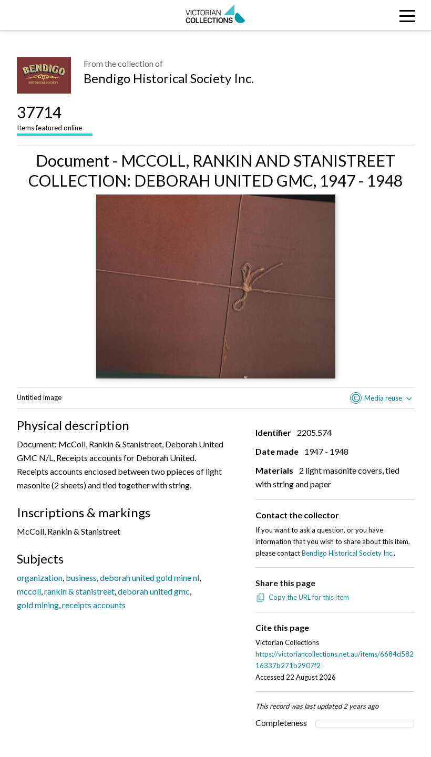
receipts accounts (94, 605)
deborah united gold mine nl (149, 577)
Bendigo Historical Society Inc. (169, 78)
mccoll (29, 591)
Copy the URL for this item (309, 597)
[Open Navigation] (377, 15)
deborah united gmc (154, 591)
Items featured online (49, 117)
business (81, 577)
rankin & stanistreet (79, 591)
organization (40, 577)
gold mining (38, 605)
